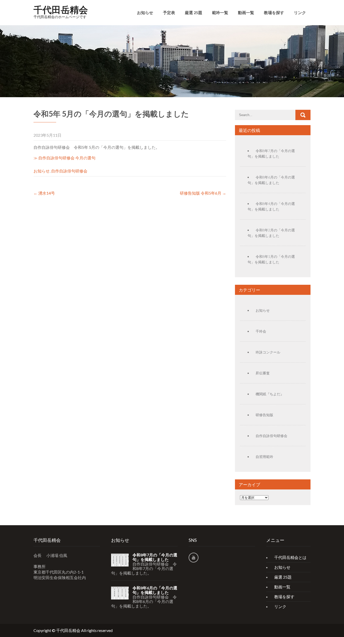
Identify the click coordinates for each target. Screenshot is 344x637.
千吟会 (261, 331)
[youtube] (193, 557)
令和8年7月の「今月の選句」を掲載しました (154, 557)
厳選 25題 (193, 12)
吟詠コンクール (268, 352)
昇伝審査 (263, 373)
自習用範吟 (264, 456)
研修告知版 (264, 415)
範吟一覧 (220, 12)
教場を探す (274, 12)
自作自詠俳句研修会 (69, 170)
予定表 (169, 12)
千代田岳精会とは (290, 557)
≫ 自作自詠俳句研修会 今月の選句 (64, 157)
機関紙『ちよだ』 (270, 394)
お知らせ (145, 12)
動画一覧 (246, 12)
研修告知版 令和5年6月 (203, 193)
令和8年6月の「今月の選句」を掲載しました (154, 590)
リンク (300, 12)
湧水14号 (44, 193)
